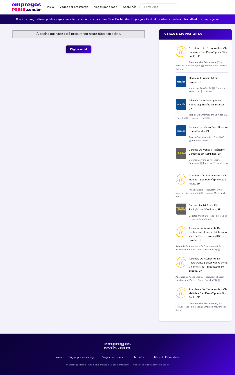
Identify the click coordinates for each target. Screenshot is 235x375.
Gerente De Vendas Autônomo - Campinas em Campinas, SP (208, 152)
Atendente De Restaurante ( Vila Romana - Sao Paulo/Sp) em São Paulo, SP (208, 52)
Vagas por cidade (105, 7)
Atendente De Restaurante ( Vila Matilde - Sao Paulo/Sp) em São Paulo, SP (208, 179)
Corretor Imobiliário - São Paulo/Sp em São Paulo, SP (204, 207)
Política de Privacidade (165, 357)
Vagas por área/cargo (74, 7)
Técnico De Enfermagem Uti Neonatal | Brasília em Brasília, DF (206, 104)
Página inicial (78, 49)
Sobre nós (129, 7)
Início (50, 7)
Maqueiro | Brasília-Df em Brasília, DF (203, 80)
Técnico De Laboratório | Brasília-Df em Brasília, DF (208, 129)
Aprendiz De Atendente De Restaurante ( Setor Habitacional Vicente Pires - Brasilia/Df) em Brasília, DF (208, 234)
